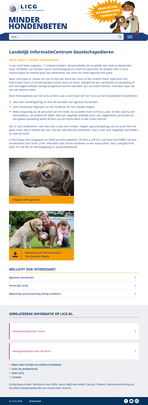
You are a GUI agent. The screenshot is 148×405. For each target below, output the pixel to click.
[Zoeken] (120, 37)
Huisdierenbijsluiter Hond (29, 331)
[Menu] (130, 37)
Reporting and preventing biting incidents (35, 293)
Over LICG (18, 373)
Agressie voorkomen (21, 277)
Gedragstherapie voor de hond (32, 351)
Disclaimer (35, 401)
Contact (16, 377)
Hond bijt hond (18, 285)
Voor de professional (25, 369)
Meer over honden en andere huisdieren (37, 364)
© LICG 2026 (15, 401)
